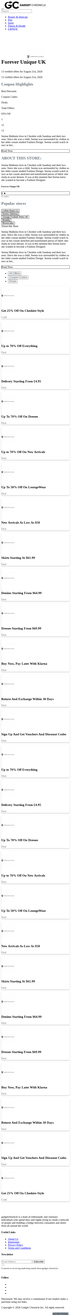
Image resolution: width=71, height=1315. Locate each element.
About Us (13, 1239)
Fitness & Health (16, 25)
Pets (10, 20)
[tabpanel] (35, 514)
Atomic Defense (10, 214)
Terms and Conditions (19, 1248)
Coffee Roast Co (10, 210)
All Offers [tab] (14, 273)
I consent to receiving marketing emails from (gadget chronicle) (29, 1268)
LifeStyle (13, 28)
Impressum (13, 1242)
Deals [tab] (12, 281)
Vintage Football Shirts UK (15, 217)
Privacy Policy (15, 1245)
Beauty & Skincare (18, 17)
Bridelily (6, 220)
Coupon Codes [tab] (18, 277)
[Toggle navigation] (2, 8)
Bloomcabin (8, 223)
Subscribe (38, 1261)
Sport (11, 23)
